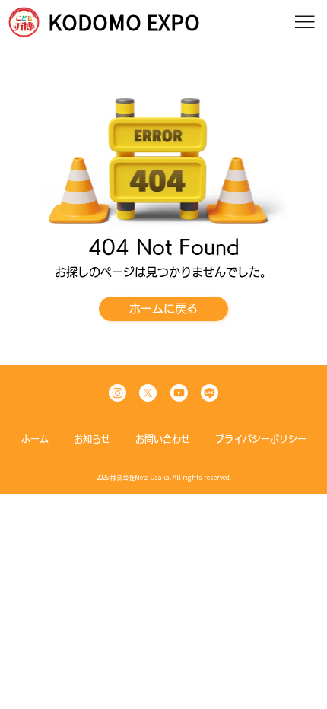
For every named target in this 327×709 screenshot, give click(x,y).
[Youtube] (179, 393)
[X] (148, 393)
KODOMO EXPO (124, 22)
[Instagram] (117, 393)
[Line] (209, 393)
